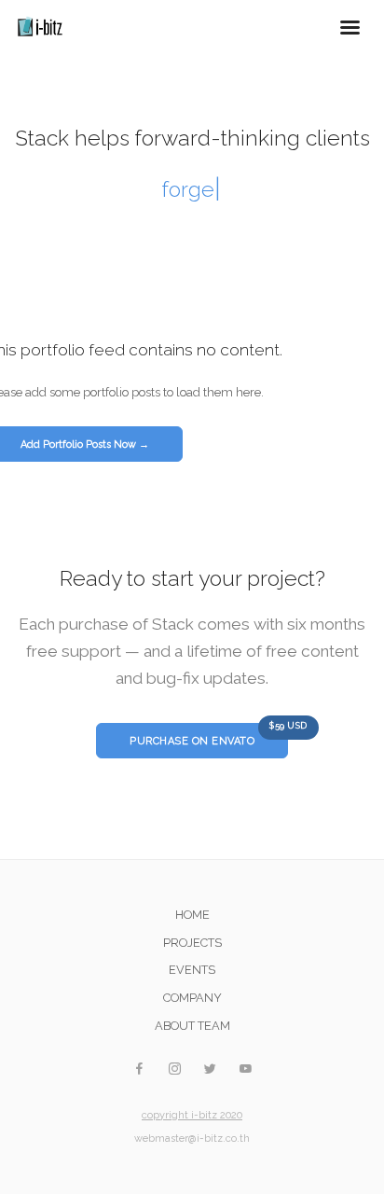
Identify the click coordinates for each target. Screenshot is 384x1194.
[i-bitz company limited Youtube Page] (245, 1069)
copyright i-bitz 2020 (192, 1115)
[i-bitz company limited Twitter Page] (209, 1069)
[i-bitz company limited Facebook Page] (138, 1069)
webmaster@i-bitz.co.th (192, 1138)
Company (192, 998)
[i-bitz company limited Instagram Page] (174, 1069)
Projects (192, 943)
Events (192, 970)
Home (192, 915)
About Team (192, 1026)
